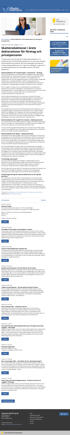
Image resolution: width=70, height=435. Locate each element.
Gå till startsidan (8, 401)
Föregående (5, 200)
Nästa (43, 200)
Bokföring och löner (33, 10)
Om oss (67, 10)
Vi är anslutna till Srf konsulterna (13, 433)
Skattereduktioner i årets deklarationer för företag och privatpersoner (24, 192)
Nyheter (7, 39)
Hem (27, 10)
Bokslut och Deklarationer (44, 10)
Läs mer (5, 221)
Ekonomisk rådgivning (55, 10)
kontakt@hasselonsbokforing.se (13, 424)
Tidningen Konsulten (16, 194)
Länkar (62, 10)
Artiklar (21, 45)
